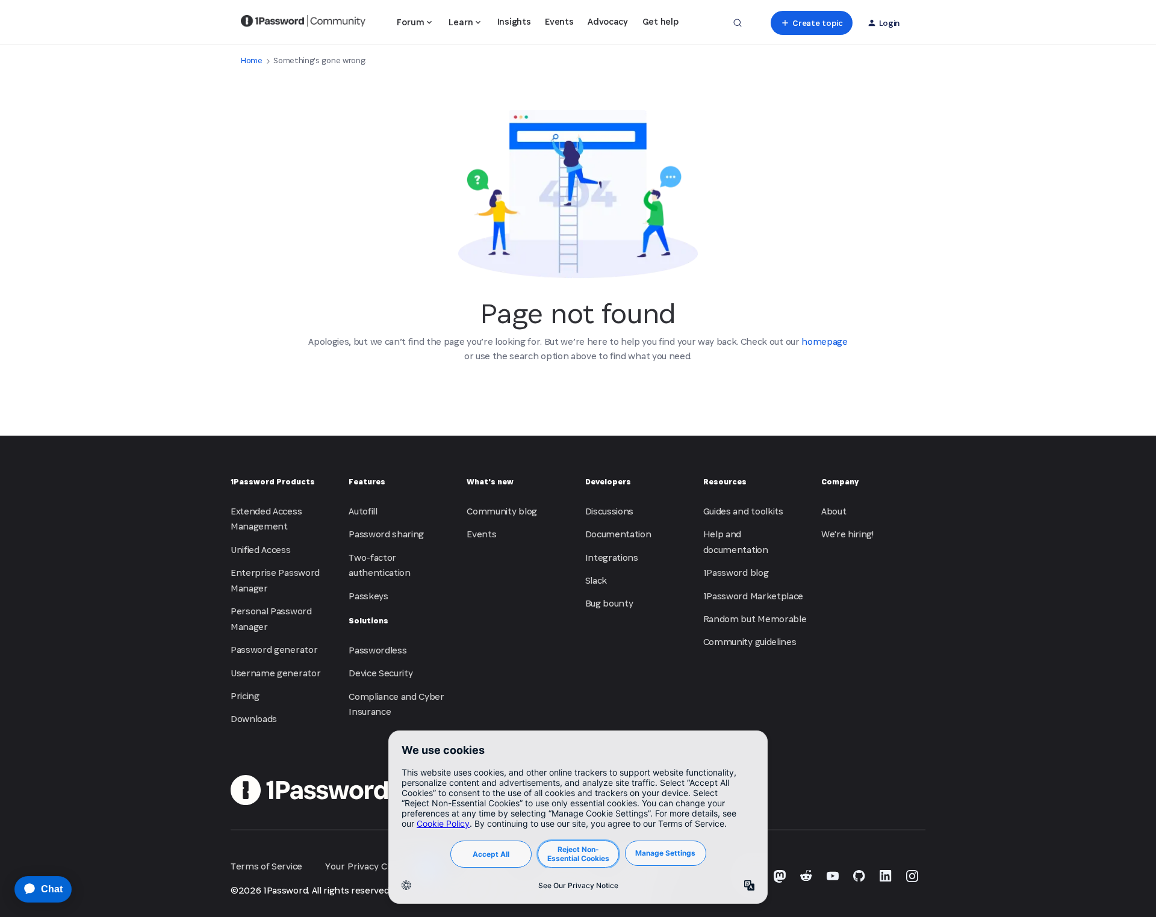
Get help (660, 21)
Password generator (274, 649)
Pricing (245, 696)
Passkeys (368, 596)
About (833, 511)
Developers (608, 482)
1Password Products (273, 482)
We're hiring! (847, 534)
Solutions (368, 621)
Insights (513, 21)
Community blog (502, 511)
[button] (811, 23)
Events (559, 21)
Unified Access (261, 549)
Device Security (380, 673)
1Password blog (736, 572)
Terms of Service (266, 866)
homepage (824, 341)
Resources (725, 482)
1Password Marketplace (753, 596)
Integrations (611, 557)
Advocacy (607, 21)
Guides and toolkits (743, 511)
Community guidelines (750, 641)
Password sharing (386, 534)
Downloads (254, 718)
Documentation (618, 534)
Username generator (275, 673)
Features (367, 482)
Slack (596, 580)
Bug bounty (609, 603)
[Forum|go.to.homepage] (303, 23)
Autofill (363, 511)
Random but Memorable (755, 619)
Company (840, 482)
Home (252, 60)
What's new (490, 482)
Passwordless (377, 650)
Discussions (609, 511)
